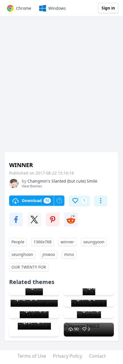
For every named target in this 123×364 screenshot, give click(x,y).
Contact (97, 356)
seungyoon (93, 241)
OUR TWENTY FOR (28, 267)
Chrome (23, 8)
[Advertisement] (61, 86)
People (17, 241)
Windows (57, 8)
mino (69, 254)
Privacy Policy (67, 356)
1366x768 (42, 241)
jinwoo (48, 254)
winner (67, 241)
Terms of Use (31, 356)
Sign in (108, 8)
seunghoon (22, 254)
